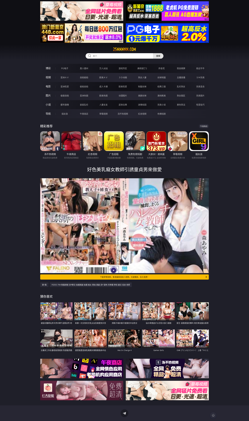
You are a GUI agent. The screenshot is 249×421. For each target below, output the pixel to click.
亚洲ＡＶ (65, 77)
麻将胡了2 (142, 68)
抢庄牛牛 (200, 68)
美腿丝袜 (142, 95)
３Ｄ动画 (123, 77)
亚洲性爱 (65, 86)
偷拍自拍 (84, 86)
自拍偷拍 (84, 77)
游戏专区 (123, 68)
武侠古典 (123, 104)
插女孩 (65, 113)
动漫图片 (123, 95)
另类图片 (200, 95)
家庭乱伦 (84, 104)
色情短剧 (161, 113)
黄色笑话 (181, 104)
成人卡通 (103, 86)
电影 (48, 86)
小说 (48, 104)
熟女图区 (181, 95)
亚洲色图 (84, 95)
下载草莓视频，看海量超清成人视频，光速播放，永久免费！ (124, 277)
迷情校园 (142, 104)
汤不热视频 (123, 113)
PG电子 (64, 68)
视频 (48, 77)
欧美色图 (103, 95)
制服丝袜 (142, 86)
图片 (48, 95)
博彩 (48, 68)
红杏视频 (142, 113)
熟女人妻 (142, 77)
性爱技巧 (200, 104)
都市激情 (65, 104)
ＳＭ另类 (200, 77)
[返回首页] (213, 415)
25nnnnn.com (124, 49)
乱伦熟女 (181, 86)
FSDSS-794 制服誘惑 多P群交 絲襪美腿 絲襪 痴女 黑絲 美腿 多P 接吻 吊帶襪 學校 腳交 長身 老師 (91, 284)
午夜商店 (84, 113)
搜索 (158, 55)
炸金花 (161, 68)
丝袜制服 (161, 77)
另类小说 (161, 104)
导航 (48, 113)
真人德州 (84, 68)
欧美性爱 (123, 86)
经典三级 (161, 86)
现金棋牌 (181, 68)
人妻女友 (103, 104)
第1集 (44, 284)
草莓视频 (103, 113)
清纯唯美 (161, 95)
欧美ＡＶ (103, 77)
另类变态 (200, 86)
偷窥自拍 (65, 95)
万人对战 (103, 68)
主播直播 (181, 77)
